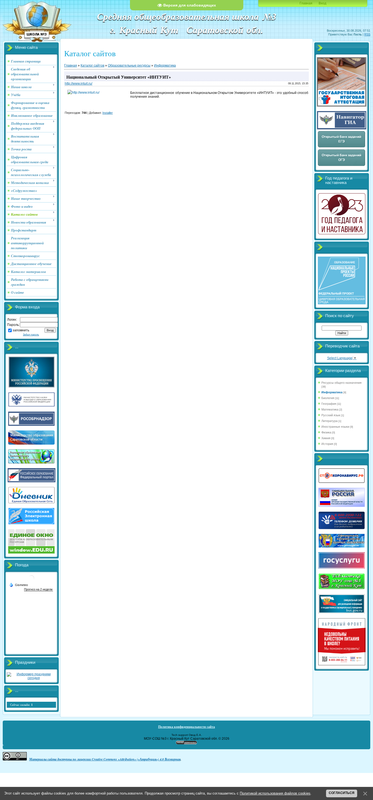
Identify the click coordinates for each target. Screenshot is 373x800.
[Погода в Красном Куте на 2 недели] (38, 589)
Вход (322, 3)
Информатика (165, 65)
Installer (107, 112)
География (328, 403)
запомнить (21, 330)
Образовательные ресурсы (129, 65)
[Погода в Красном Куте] (31, 580)
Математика (329, 409)
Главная (306, 3)
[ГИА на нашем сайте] (341, 105)
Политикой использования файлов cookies (275, 793)
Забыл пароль (31, 334)
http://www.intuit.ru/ (78, 83)
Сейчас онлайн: (21, 704)
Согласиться (341, 793)
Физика (326, 432)
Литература (329, 421)
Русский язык (330, 415)
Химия (325, 438)
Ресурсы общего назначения (341, 382)
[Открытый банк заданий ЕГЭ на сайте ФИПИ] (341, 147)
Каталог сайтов (92, 65)
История (327, 443)
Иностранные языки (335, 426)
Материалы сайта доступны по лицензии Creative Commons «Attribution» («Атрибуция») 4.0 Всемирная (104, 759)
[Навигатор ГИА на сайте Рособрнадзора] (341, 128)
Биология (327, 398)
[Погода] (18, 584)
